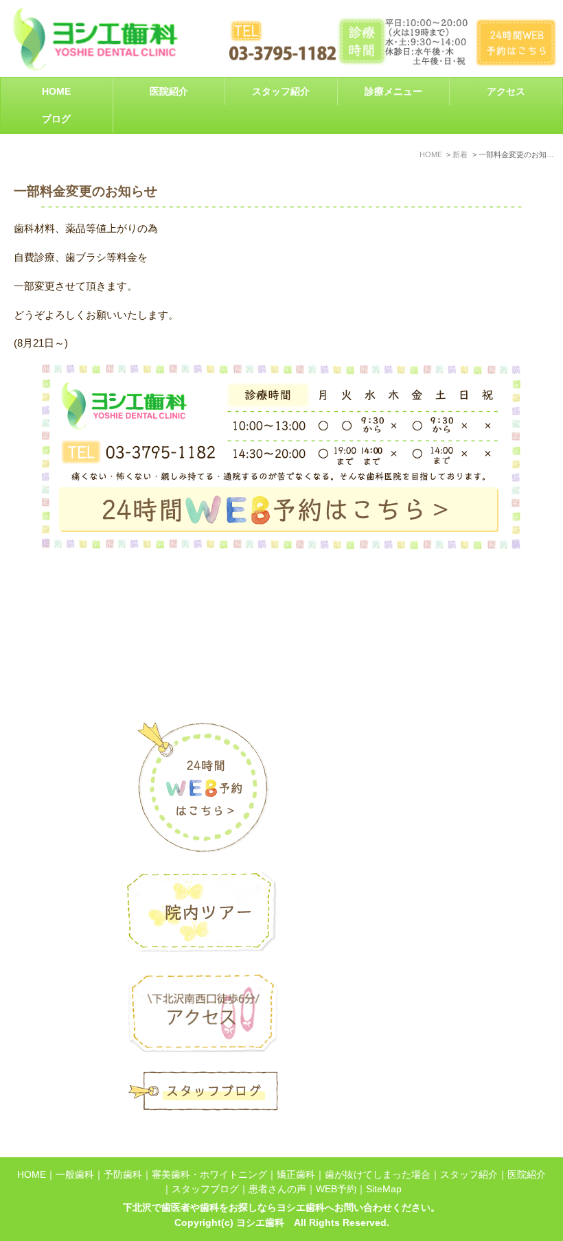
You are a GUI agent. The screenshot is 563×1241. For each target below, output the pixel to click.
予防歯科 (123, 1175)
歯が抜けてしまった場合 (377, 1175)
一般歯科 (75, 1175)
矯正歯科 (296, 1175)
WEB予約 (336, 1189)
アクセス (506, 91)
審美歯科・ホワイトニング (209, 1175)
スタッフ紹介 (281, 91)
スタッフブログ (205, 1189)
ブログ (56, 119)
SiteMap (384, 1189)
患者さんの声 (277, 1189)
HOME (56, 91)
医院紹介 (526, 1175)
